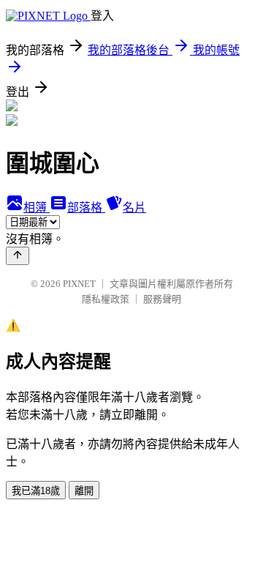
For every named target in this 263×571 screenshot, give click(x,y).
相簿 (36, 207)
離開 (84, 490)
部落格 (86, 207)
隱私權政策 (105, 299)
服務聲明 (162, 299)
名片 (134, 207)
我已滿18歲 (36, 490)
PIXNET (79, 283)
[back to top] (17, 256)
